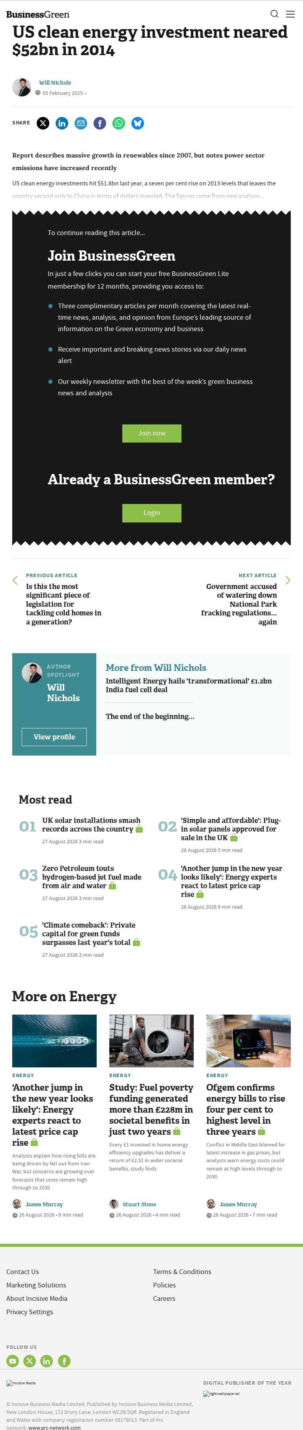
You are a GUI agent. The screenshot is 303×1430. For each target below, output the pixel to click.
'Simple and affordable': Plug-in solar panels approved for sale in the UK (231, 829)
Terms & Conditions (182, 1271)
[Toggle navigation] (288, 14)
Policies (164, 1285)
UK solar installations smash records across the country (91, 825)
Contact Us (22, 1271)
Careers (164, 1298)
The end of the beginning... (150, 716)
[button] (274, 14)
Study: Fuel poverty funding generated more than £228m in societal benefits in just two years (151, 1109)
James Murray (44, 1204)
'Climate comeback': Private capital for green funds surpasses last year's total (88, 934)
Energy (23, 1075)
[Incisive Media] (21, 1382)
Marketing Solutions (36, 1285)
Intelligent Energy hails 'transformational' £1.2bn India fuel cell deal (189, 685)
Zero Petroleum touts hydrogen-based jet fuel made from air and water (91, 877)
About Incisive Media (36, 1298)
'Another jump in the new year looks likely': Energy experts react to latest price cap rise (231, 881)
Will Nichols (55, 83)
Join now (152, 433)
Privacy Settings (29, 1312)
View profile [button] (54, 737)
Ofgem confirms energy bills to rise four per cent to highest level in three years (245, 1109)
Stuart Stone (139, 1204)
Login (152, 512)
